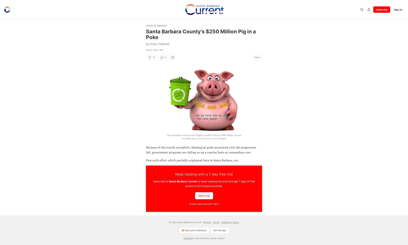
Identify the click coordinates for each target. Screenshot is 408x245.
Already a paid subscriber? (204, 204)
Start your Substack (196, 230)
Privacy (207, 222)
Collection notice (230, 222)
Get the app (219, 230)
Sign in (398, 9)
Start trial (204, 195)
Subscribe (382, 9)
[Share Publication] (369, 9)
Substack (188, 238)
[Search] (362, 9)
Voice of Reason (156, 25)
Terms (216, 222)
